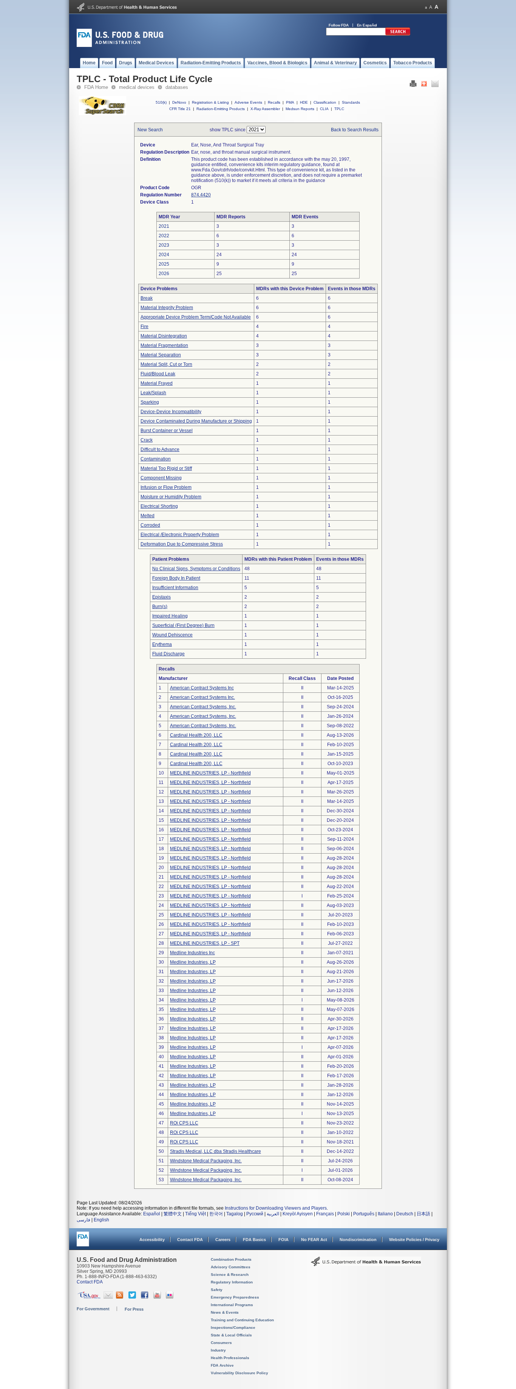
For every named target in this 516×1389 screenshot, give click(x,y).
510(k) (161, 102)
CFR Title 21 (180, 109)
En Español (367, 25)
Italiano (385, 1213)
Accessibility (152, 1239)
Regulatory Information (232, 1282)
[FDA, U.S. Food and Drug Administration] (120, 45)
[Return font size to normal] (430, 7)
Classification (325, 102)
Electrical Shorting (159, 506)
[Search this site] (397, 34)
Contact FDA (190, 1239)
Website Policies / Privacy (414, 1239)
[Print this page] (413, 85)
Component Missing (161, 478)
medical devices (136, 87)
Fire (144, 326)
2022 (164, 235)
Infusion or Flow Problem (166, 487)
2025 (164, 264)
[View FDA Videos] (158, 1297)
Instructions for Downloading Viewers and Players (276, 1208)
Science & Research (230, 1274)
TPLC (339, 109)
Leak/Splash (153, 392)
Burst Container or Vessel (167, 430)
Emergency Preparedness (235, 1297)
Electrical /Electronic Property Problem (180, 534)
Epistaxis (161, 597)
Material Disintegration (164, 336)
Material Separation (161, 355)
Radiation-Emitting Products (220, 109)
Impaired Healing (170, 616)
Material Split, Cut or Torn (166, 364)
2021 (164, 226)
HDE (304, 102)
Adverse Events (248, 102)
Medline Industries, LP (193, 962)
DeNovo (179, 102)
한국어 (216, 1213)
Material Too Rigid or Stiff (166, 468)
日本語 (423, 1213)
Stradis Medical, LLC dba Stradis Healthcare (215, 1151)
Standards (351, 102)
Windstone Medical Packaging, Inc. (206, 1160)
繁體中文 (173, 1213)
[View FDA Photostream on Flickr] (170, 1297)
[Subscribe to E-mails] (108, 1297)
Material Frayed (157, 383)
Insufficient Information (175, 587)
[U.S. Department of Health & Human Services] (366, 1264)
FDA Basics (254, 1239)
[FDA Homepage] (83, 1242)
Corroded (150, 525)
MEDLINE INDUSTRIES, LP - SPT (204, 943)
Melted (147, 515)
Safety (216, 1290)
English (101, 1220)
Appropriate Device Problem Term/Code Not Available (196, 317)
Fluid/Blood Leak (158, 373)
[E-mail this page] (435, 85)
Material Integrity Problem (167, 307)
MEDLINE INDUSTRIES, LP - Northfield (210, 773)
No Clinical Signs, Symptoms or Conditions (196, 568)
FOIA (283, 1239)
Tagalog (234, 1213)
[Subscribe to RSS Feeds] (120, 1297)
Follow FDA (339, 25)
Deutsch (404, 1213)
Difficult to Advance (160, 449)
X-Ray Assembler (265, 109)
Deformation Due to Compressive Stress (182, 544)
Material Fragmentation (164, 345)
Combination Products (231, 1259)
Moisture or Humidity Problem (171, 496)
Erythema (162, 644)
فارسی (83, 1220)
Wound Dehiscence (172, 635)
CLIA (324, 109)
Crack (147, 440)
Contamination (156, 459)
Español (151, 1213)
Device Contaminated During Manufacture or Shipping (196, 421)
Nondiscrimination (358, 1239)
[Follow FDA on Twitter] (133, 1297)
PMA (290, 102)
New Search (150, 129)
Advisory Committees (230, 1267)
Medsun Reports (300, 109)
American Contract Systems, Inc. (203, 706)
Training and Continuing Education (242, 1320)
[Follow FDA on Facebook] (145, 1297)
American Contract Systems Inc (202, 688)
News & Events (225, 1312)
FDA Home (96, 87)
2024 (164, 254)
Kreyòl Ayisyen (298, 1213)
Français (325, 1213)
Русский (254, 1213)
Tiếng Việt (195, 1213)
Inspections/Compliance (233, 1327)
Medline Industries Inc (192, 952)
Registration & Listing (210, 102)
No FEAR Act (314, 1239)
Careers (222, 1239)
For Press (134, 1309)
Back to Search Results (355, 129)
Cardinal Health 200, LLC (196, 735)
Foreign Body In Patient (176, 578)
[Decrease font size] (426, 7)
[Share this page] (424, 85)
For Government (93, 1309)
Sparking (150, 402)
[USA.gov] (88, 1297)
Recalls (274, 102)
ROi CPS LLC (184, 1123)
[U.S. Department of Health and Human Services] (127, 9)
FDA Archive (222, 1365)
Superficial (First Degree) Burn (183, 625)
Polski (343, 1213)
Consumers (221, 1343)
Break (147, 298)
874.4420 (201, 195)
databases (176, 87)
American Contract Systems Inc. (202, 697)
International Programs (232, 1305)
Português (363, 1213)
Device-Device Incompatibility (171, 411)
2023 (164, 245)
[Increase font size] (436, 7)
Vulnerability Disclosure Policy (239, 1373)
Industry (218, 1350)
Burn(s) (159, 606)
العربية (273, 1213)
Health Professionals (230, 1358)
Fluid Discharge (168, 653)
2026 (164, 273)
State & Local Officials (231, 1335)
